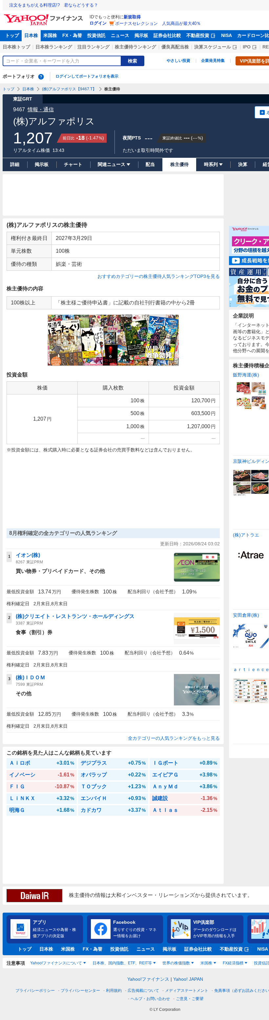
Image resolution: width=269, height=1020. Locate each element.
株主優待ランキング (135, 46)
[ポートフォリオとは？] (41, 76)
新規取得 (132, 16)
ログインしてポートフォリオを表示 (86, 76)
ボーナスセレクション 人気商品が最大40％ (158, 23)
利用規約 (114, 990)
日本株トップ (16, 46)
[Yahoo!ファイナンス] (44, 16)
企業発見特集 (213, 60)
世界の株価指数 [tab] (176, 963)
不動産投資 (197, 35)
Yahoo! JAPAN (188, 979)
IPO (247, 46)
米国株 (50, 35)
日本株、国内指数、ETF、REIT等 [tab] (122, 963)
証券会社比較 (167, 35)
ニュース (120, 35)
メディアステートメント (186, 990)
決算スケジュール (212, 46)
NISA (226, 35)
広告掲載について (143, 990)
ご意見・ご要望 (189, 998)
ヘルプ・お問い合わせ (150, 998)
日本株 (31, 35)
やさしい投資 (178, 60)
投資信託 (96, 35)
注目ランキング (93, 46)
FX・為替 (72, 35)
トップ (12, 35)
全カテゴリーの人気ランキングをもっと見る (174, 738)
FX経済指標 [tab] (233, 963)
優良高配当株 (175, 46)
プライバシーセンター (80, 990)
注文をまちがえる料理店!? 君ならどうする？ (53, 5)
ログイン (98, 23)
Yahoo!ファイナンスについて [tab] (56, 963)
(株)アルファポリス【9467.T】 (69, 89)
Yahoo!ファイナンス (148, 979)
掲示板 (141, 35)
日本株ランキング (53, 46)
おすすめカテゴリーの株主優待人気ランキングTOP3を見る (158, 276)
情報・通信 (41, 109)
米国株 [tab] (206, 963)
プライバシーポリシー (35, 990)
